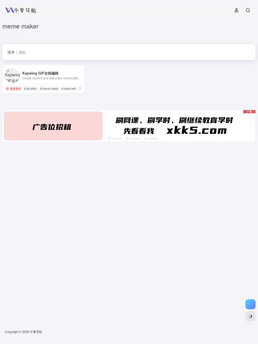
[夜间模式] (250, 316)
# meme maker (49, 88)
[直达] (80, 88)
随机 (22, 52)
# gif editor (30, 88)
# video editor (70, 88)
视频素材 (15, 88)
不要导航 (36, 331)
